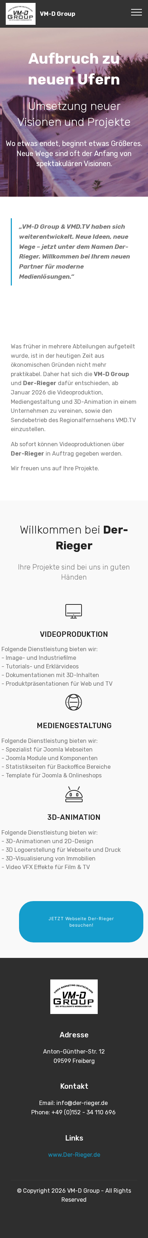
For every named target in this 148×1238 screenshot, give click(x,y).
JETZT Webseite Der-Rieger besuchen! (81, 922)
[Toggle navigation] (136, 12)
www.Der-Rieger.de (74, 1154)
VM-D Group (57, 13)
